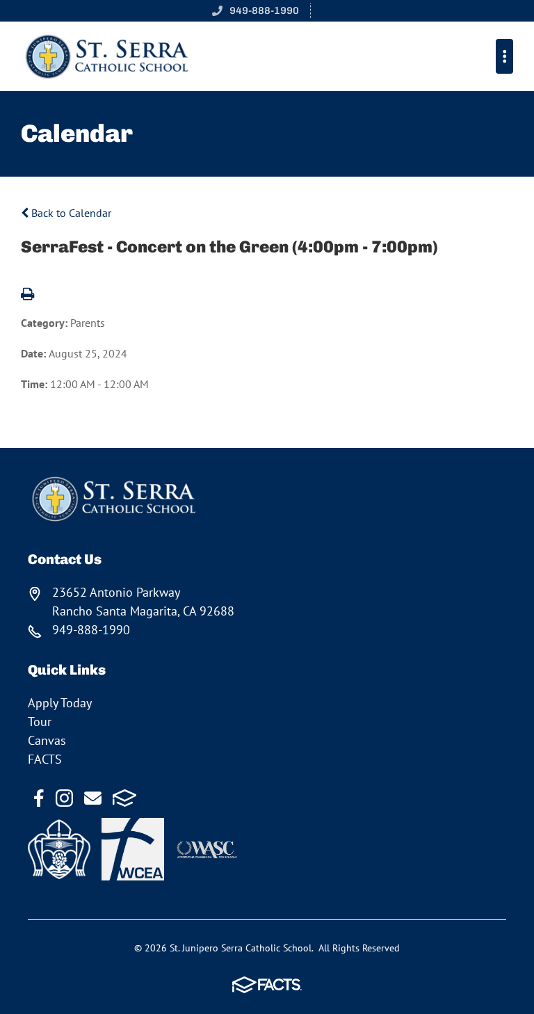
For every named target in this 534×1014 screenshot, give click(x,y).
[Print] (27, 295)
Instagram (64, 798)
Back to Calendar (70, 213)
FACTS (45, 759)
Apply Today (60, 703)
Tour (39, 722)
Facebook (38, 798)
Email (93, 798)
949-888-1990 (264, 10)
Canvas (47, 740)
